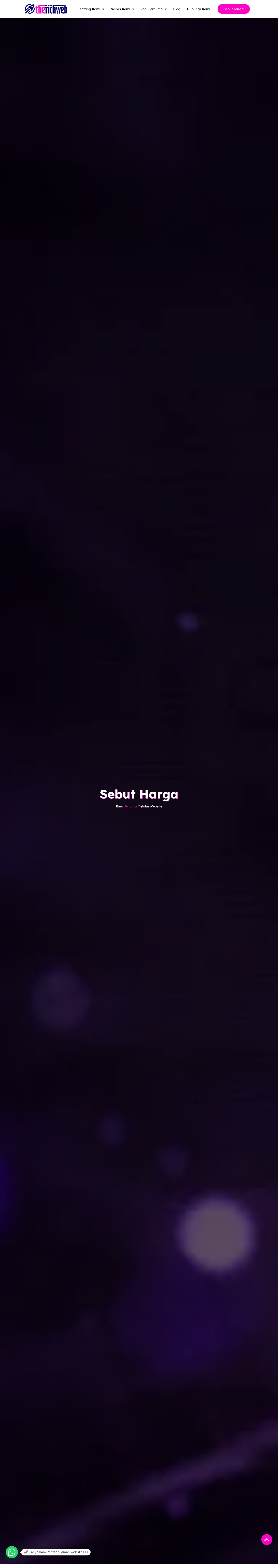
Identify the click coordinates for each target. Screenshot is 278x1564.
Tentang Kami (89, 9)
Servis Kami (120, 9)
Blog (177, 9)
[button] (12, 1552)
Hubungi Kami (198, 9)
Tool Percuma (152, 9)
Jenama (130, 806)
